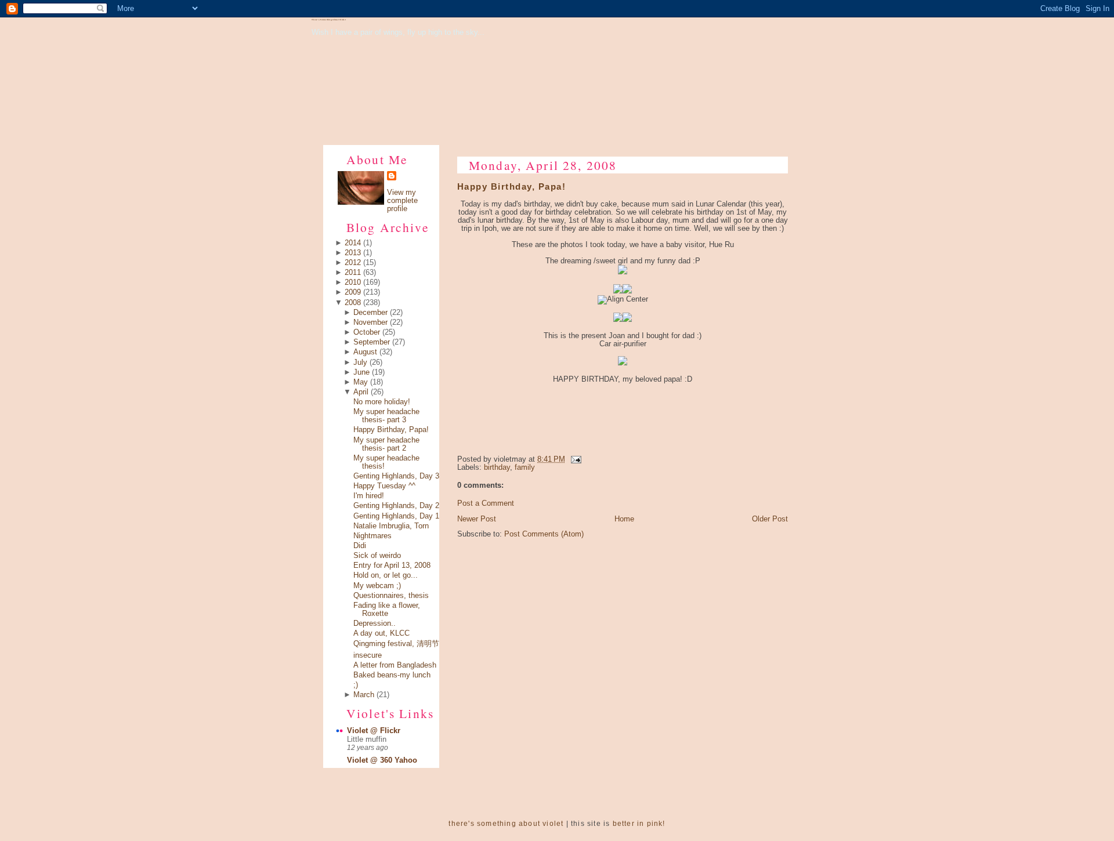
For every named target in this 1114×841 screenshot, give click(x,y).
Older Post (770, 519)
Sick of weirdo (377, 556)
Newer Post (476, 519)
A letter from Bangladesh (394, 665)
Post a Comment (485, 503)
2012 (353, 263)
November (370, 322)
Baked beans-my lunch (392, 675)
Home (624, 519)
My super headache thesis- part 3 (386, 416)
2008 (353, 303)
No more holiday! (381, 402)
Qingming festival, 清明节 (396, 644)
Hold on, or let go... (385, 575)
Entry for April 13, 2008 (392, 565)
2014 (353, 243)
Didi (359, 546)
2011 (353, 273)
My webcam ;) (377, 586)
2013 (353, 253)
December (370, 313)
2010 (353, 282)
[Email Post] (574, 459)
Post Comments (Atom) (544, 534)
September (371, 342)
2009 (353, 292)
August (365, 352)
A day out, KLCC (381, 633)
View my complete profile (402, 200)
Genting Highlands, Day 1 (396, 516)
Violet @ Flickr (373, 731)
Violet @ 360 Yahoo (382, 760)
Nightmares (372, 536)
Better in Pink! (639, 824)
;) (355, 685)
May (360, 382)
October (366, 332)
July (360, 362)
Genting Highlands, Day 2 (396, 506)
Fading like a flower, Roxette (386, 609)
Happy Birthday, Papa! (391, 430)
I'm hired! (368, 496)
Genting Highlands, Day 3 (396, 476)
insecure (367, 655)
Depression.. (374, 623)
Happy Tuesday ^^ (384, 486)
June (361, 372)
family (525, 467)
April (360, 392)
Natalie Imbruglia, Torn (391, 526)
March (363, 695)
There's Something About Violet (329, 20)
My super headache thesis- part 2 (386, 444)
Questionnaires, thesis (391, 596)
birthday (497, 467)
